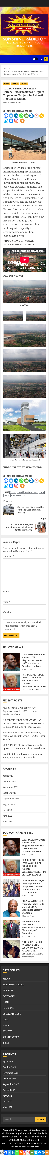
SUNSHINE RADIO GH (25, 39)
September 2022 (11, 798)
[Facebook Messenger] (11, 121)
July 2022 (7, 810)
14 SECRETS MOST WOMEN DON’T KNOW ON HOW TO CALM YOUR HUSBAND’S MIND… (33, 947)
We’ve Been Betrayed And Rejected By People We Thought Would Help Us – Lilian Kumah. (24, 736)
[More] (22, 121)
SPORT (6, 1043)
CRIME (6, 1002)
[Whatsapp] (21, 115)
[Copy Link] (41, 115)
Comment (8, 556)
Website (7, 612)
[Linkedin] (16, 115)
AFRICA (6, 84)
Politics (6, 495)
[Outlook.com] (31, 115)
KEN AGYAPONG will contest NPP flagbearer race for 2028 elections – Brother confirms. (33, 660)
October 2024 (9, 781)
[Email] (26, 115)
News (42, 492)
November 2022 (11, 787)
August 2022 (9, 804)
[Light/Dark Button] (35, 58)
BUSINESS (14, 84)
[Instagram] (16, 121)
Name (6, 591)
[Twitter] (11, 115)
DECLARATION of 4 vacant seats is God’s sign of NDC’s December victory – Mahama (33, 907)
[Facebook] (6, 115)
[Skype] (6, 121)
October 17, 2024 (29, 916)
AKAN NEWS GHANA (13, 984)
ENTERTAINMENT (12, 1013)
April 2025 (8, 775)
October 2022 (9, 792)
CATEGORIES (9, 996)
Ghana (12, 492)
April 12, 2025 (28, 669)
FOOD (5, 1019)
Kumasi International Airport (28, 492)
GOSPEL (7, 1025)
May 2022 (7, 821)
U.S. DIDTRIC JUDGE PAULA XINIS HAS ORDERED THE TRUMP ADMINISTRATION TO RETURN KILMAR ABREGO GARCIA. (23, 723)
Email (6, 601)
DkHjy (7, 103)
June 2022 (7, 815)
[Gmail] (36, 115)
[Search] (40, 58)
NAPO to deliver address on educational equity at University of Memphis (34, 927)
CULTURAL (8, 1007)
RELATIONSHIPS (11, 1037)
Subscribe (46, 59)
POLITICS (24, 84)
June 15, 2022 (16, 103)
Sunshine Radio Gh (18, 495)
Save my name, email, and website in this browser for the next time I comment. (23, 625)
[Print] (21, 1152)
